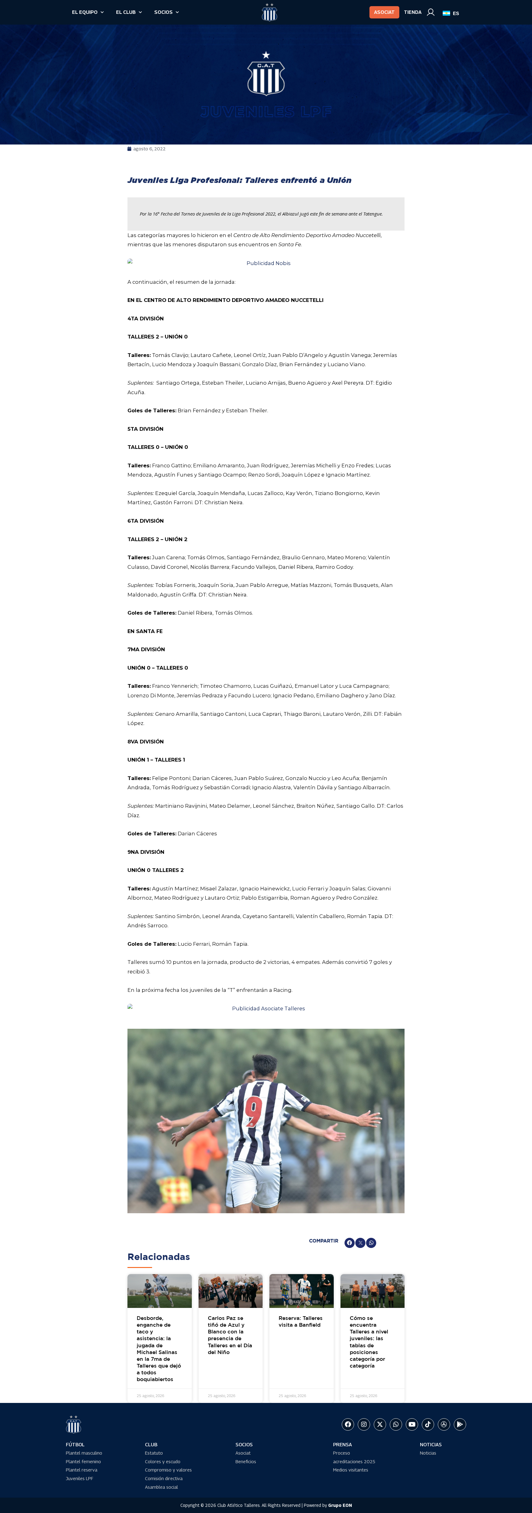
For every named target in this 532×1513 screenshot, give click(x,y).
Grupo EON (340, 1505)
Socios (163, 12)
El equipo (85, 12)
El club (126, 12)
